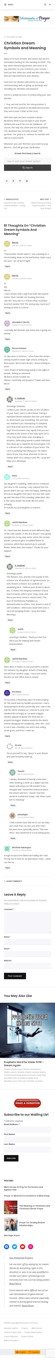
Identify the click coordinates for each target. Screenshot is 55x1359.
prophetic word (11, 1081)
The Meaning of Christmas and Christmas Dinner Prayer (34, 1207)
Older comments (14, 881)
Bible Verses (37, 1328)
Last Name (9, 1144)
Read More (15, 1283)
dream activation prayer (14, 1069)
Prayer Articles (27, 1336)
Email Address (12, 1124)
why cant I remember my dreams (31, 1081)
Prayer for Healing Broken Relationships (32, 1224)
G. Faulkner (20, 398)
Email (7, 948)
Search (29, 167)
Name (7, 937)
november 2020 (10, 1078)
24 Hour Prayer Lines (12, 1332)
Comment (9, 909)
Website (7, 960)
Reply (7, 266)
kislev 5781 (42, 1075)
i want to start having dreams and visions (20, 1075)
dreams (21, 1072)
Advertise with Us (11, 1328)
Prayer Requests (11, 1336)
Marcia (15, 242)
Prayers (25, 1328)
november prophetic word (28, 1078)
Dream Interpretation (33, 1332)
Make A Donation (11, 1340)
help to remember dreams (35, 1072)
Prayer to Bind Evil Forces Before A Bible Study (27, 1195)
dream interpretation (33, 1069)
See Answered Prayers (21, 1257)
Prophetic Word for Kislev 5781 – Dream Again (24, 1063)
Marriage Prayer (12, 1235)
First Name (9, 1134)
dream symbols (11, 1072)
